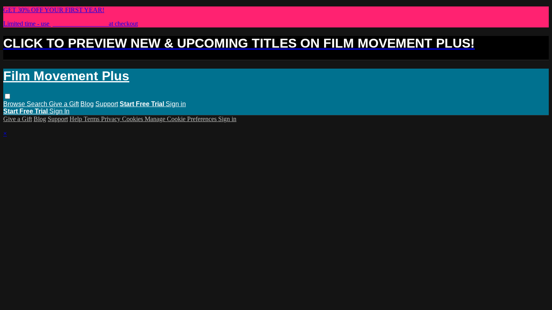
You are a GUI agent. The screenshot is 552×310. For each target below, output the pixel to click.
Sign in (176, 104)
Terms (92, 118)
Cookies (133, 118)
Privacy (111, 118)
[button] (7, 96)
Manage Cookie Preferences (181, 118)
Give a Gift (64, 104)
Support (106, 104)
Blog (87, 104)
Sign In (59, 111)
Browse (15, 104)
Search (38, 104)
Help (77, 118)
